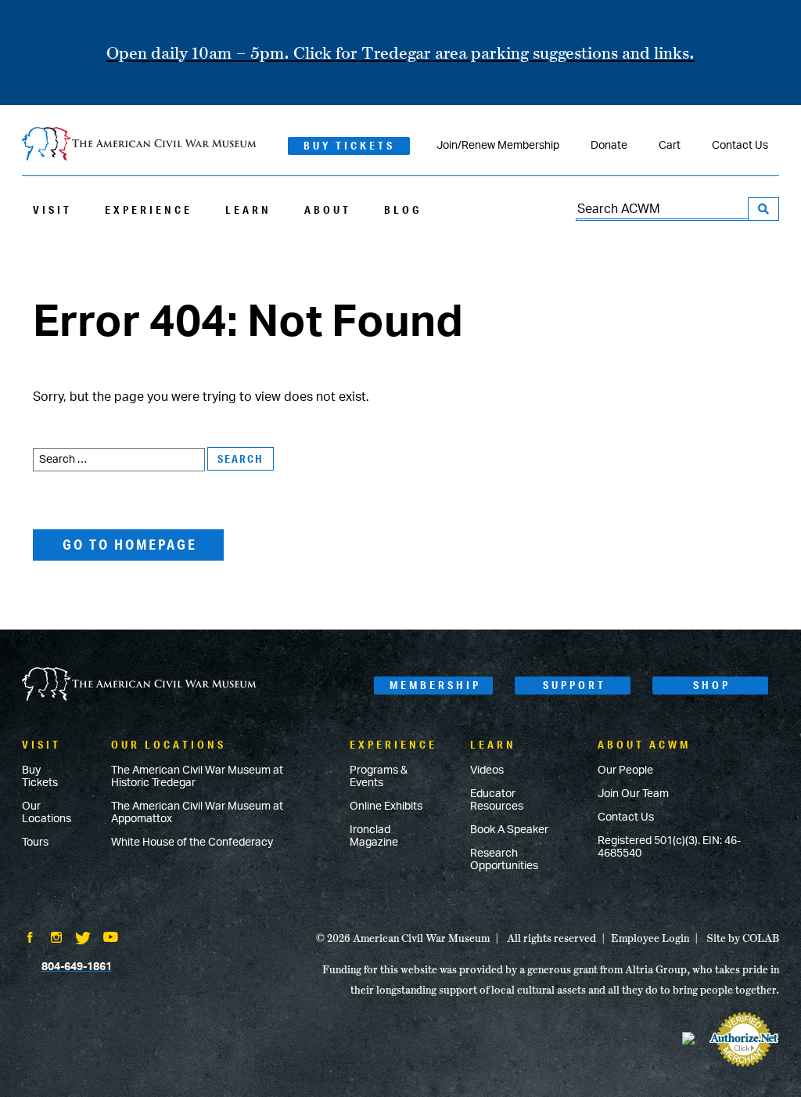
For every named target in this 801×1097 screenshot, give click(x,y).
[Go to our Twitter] (83, 939)
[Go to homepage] (139, 685)
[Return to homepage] (139, 145)
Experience (148, 210)
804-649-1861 (76, 967)
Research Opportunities (504, 859)
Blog (403, 210)
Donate (609, 145)
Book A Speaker (509, 830)
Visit (52, 210)
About (327, 210)
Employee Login (650, 938)
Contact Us (740, 145)
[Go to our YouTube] (111, 939)
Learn (248, 210)
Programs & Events (379, 776)
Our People (625, 770)
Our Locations (46, 813)
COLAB (760, 938)
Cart (670, 145)
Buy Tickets (349, 146)
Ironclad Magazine (374, 836)
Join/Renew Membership (497, 145)
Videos (487, 770)
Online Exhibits (386, 806)
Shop (712, 685)
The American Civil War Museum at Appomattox (197, 813)
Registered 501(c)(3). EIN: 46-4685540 (669, 847)
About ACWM (644, 744)
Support (574, 685)
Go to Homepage (130, 544)
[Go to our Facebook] (30, 939)
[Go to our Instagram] (56, 939)
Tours (35, 842)
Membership (435, 685)
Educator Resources (496, 800)
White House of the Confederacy (192, 842)
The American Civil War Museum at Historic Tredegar (197, 776)
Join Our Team (633, 793)
